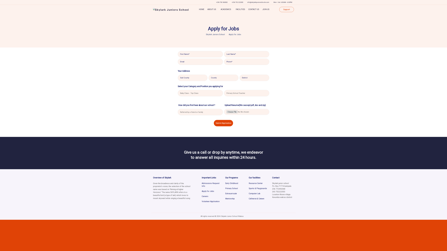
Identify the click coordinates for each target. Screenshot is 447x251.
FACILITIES (240, 9)
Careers (205, 196)
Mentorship (230, 199)
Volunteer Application (210, 201)
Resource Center (256, 183)
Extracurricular (231, 193)
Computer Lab (254, 193)
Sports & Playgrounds (258, 188)
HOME (201, 9)
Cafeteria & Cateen (256, 199)
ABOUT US (211, 9)
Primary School (231, 188)
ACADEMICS (226, 9)
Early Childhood (231, 183)
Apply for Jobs (208, 191)
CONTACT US (253, 9)
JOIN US (265, 9)
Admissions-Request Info (210, 184)
